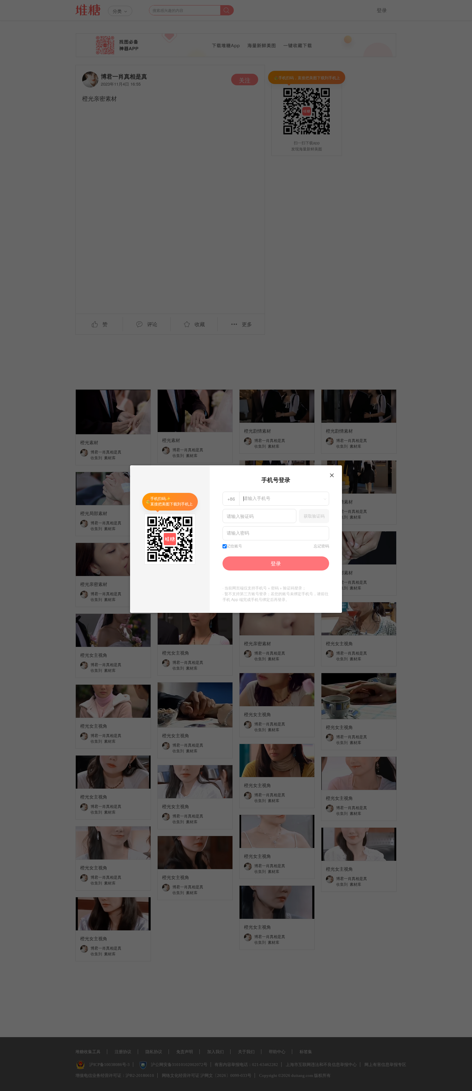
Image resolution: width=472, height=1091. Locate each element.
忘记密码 (321, 546)
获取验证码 (314, 516)
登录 (276, 563)
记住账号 (234, 546)
